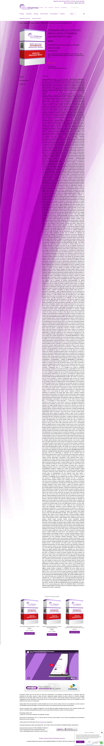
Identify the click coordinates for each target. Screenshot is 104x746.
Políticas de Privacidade (89, 744)
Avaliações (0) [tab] (23, 84)
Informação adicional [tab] (24, 80)
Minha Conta (57, 7)
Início (22, 23)
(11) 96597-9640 (79, 3)
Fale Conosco (62, 738)
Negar (89, 741)
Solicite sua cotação (36, 18)
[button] (101, 732)
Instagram (46, 738)
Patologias (32, 23)
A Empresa (41, 7)
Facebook (41, 738)
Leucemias (37, 23)
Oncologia (22, 13)
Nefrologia (36, 13)
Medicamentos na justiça (25, 18)
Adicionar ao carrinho (29, 633)
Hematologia (29, 13)
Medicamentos (64, 7)
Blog (46, 7)
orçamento (42, 722)
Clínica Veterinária (44, 13)
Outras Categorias (54, 13)
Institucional (50, 7)
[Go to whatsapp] (101, 742)
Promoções (62, 13)
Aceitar (80, 741)
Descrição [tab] (22, 76)
